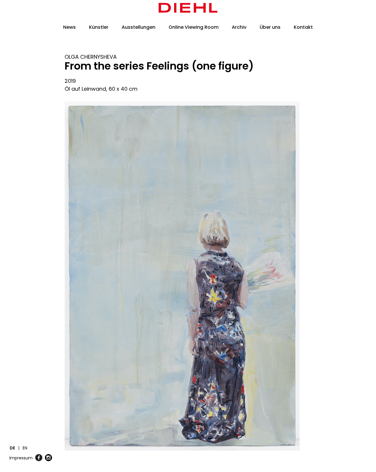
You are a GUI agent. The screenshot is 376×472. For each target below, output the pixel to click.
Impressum (21, 458)
